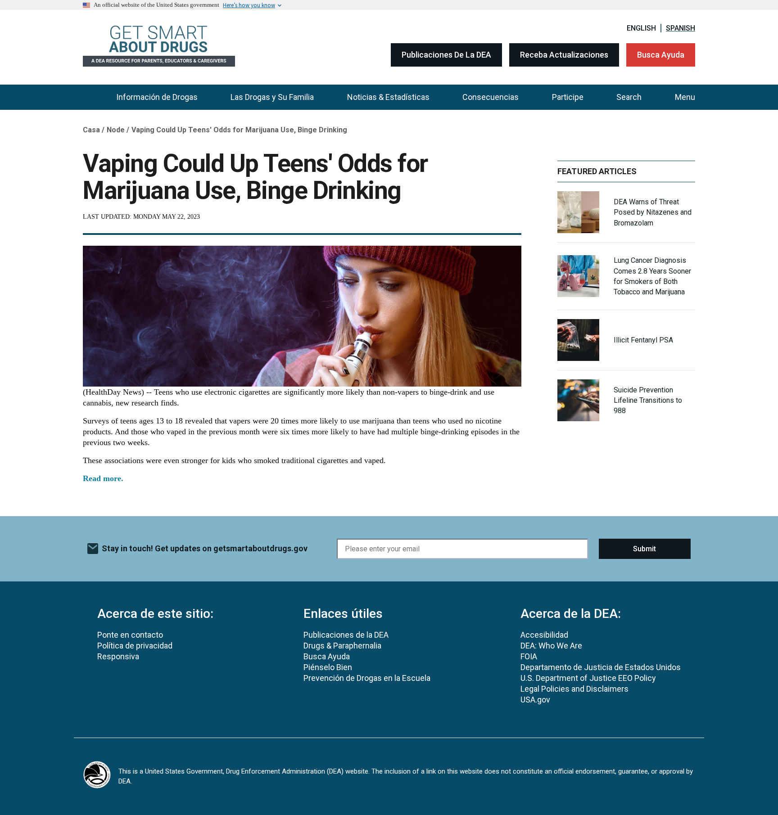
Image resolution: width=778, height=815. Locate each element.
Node (116, 130)
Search (629, 97)
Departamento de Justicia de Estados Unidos (600, 667)
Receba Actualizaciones (564, 54)
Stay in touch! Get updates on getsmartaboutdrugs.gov (205, 548)
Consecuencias (490, 97)
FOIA (528, 656)
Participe (568, 97)
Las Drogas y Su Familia (272, 97)
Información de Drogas (157, 97)
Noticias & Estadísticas (388, 97)
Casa (91, 130)
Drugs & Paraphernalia (342, 645)
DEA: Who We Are (551, 645)
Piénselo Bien (327, 667)
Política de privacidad (134, 645)
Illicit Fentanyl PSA (643, 340)
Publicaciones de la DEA (446, 54)
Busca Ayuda (660, 54)
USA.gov (535, 699)
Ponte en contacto (130, 634)
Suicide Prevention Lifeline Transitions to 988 (648, 400)
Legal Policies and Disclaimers (574, 688)
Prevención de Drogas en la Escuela (366, 678)
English (641, 28)
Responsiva (118, 656)
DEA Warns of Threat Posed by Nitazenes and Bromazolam (653, 212)
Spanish (680, 28)
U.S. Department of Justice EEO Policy (588, 678)
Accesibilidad (544, 634)
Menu (685, 97)
